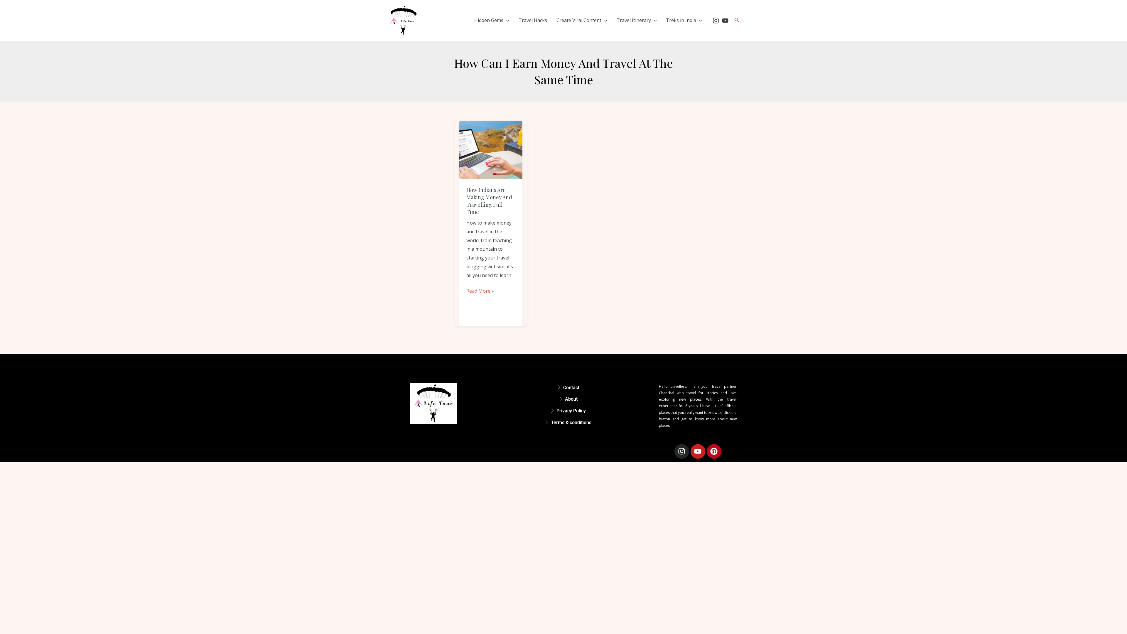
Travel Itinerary (634, 20)
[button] (506, 20)
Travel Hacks (533, 20)
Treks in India (681, 20)
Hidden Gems (488, 20)
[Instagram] (716, 20)
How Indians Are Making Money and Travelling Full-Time (489, 201)
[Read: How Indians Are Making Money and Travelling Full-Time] (490, 150)
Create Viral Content (578, 20)
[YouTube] (725, 20)
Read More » (480, 290)
